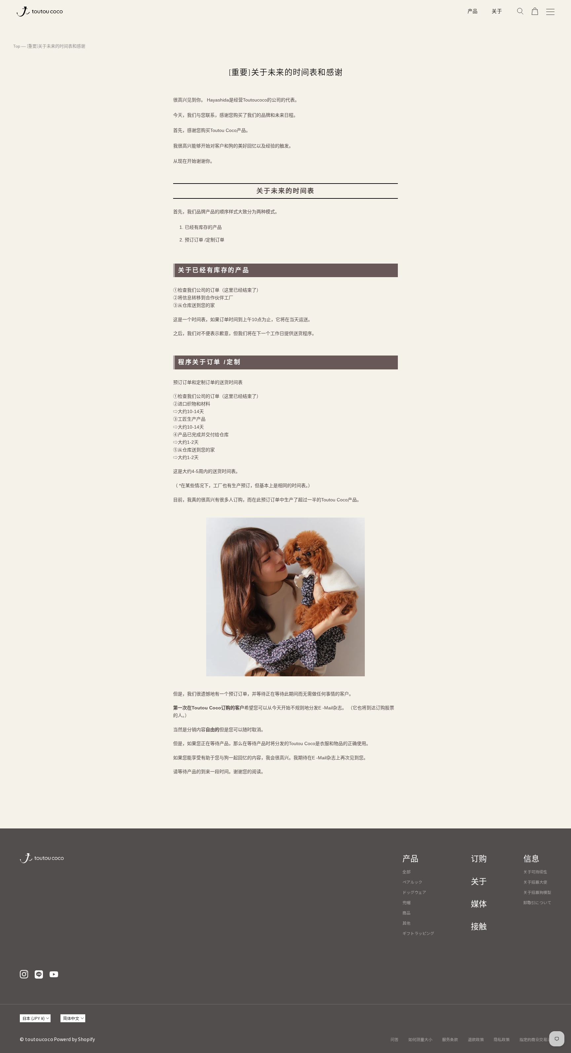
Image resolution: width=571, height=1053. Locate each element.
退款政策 (476, 1039)
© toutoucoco (36, 1039)
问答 (395, 1039)
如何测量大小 (420, 1039)
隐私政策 (502, 1039)
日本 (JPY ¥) (33, 1018)
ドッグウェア (414, 892)
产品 (473, 11)
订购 (479, 859)
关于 (497, 11)
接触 (479, 927)
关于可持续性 (535, 871)
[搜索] (520, 11)
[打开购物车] (535, 12)
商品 (406, 912)
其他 (406, 923)
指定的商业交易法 (535, 1039)
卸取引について (537, 902)
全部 (406, 871)
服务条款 (450, 1039)
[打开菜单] (550, 12)
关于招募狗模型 (537, 892)
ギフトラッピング (418, 933)
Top (16, 46)
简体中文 (71, 1018)
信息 (531, 859)
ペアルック (412, 882)
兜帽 (406, 902)
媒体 (479, 904)
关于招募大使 (535, 882)
